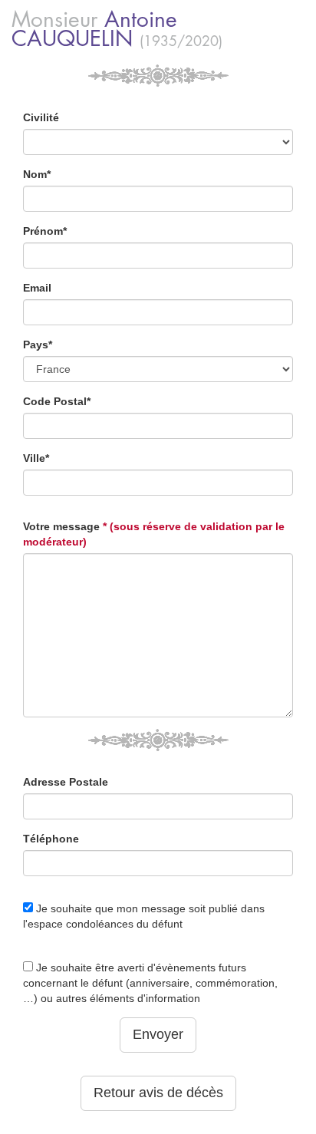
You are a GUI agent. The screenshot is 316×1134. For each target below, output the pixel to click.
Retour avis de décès (158, 1092)
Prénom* (45, 231)
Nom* (37, 174)
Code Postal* (57, 401)
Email (37, 288)
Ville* (36, 458)
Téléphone (51, 838)
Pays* (37, 344)
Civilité (41, 117)
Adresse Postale (65, 782)
